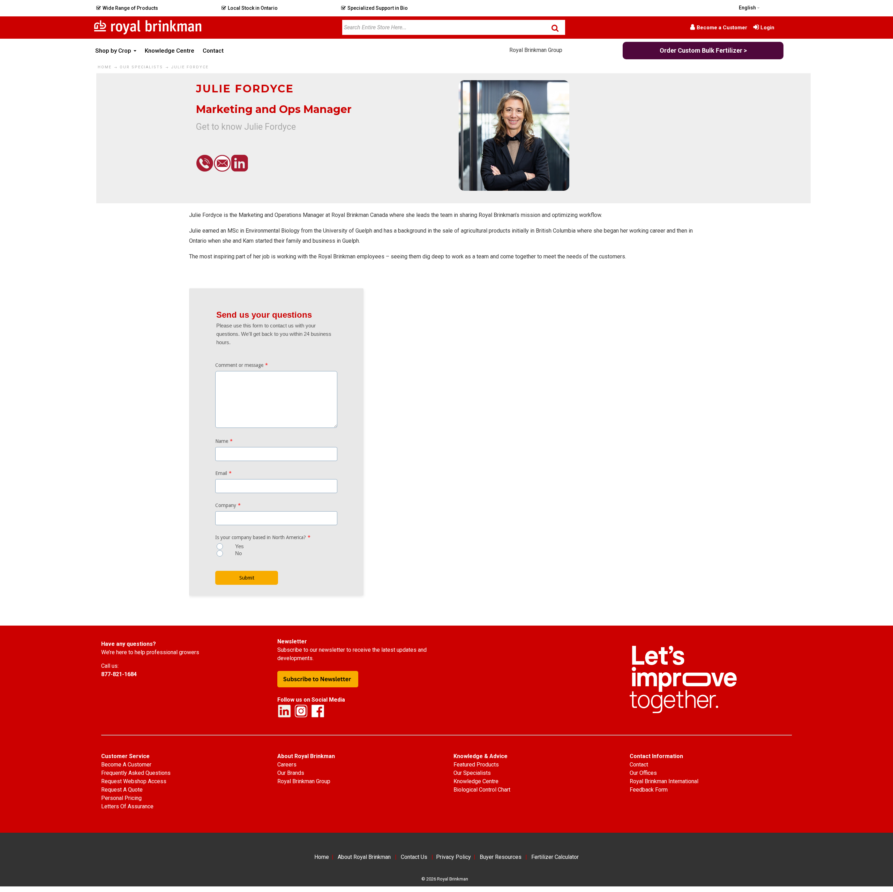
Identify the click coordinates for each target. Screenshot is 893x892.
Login (767, 27)
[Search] (555, 28)
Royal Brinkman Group (535, 50)
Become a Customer (722, 27)
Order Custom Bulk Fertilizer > (703, 50)
